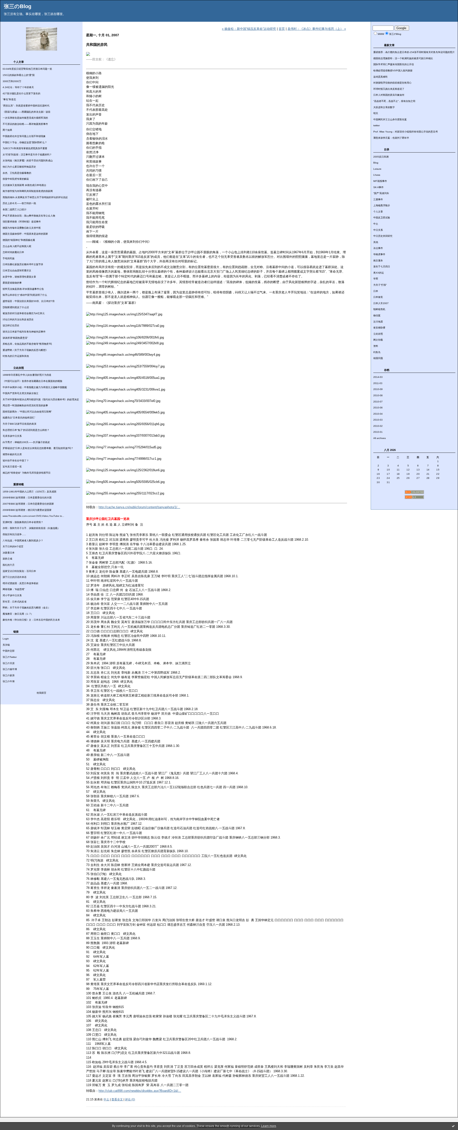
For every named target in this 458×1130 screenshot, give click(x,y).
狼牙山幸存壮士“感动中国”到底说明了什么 (25, 295)
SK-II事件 (378, 187)
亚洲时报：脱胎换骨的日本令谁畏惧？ (23, 522)
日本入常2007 (381, 303)
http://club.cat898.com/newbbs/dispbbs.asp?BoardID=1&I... (140, 1091)
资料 (375, 346)
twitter (376, 125)
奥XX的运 (378, 272)
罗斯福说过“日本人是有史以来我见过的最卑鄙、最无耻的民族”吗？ (38, 448)
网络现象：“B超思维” (14, 589)
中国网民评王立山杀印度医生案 (390, 119)
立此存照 (378, 334)
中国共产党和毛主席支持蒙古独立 (20, 393)
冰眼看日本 (9, 552)
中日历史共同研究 (382, 236)
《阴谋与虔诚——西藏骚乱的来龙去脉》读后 (26, 112)
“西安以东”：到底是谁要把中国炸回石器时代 (26, 105)
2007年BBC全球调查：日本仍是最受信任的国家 (28, 503)
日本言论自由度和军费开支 (17, 270)
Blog (375, 162)
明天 (375, 113)
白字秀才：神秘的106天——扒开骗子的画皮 (26, 442)
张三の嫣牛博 (10, 669)
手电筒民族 (9, 258)
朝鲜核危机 (379, 309)
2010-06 (378, 407)
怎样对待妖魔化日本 (13, 252)
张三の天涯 (9, 663)
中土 (375, 223)
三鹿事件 (378, 199)
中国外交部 (9, 650)
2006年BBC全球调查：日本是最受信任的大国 (27, 497)
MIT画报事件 (380, 181)
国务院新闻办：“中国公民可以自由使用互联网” (27, 411)
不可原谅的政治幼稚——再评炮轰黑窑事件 (25, 124)
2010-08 (378, 395)
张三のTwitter (10, 657)
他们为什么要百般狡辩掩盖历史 (19, 166)
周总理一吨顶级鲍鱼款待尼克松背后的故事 (25, 405)
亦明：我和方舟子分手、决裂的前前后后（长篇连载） (31, 528)
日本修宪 (378, 297)
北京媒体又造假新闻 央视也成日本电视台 (24, 185)
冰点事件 (378, 248)
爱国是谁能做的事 (12, 282)
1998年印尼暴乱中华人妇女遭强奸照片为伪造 (27, 375)
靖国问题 (378, 358)
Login (6, 638)
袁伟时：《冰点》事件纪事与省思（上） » (316, 29)
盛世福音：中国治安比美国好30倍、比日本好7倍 (29, 301)
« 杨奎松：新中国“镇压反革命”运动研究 (249, 29)
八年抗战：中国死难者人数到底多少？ (23, 540)
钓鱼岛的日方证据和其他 (16, 356)
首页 (282, 29)
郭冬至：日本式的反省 (14, 601)
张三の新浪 (9, 675)
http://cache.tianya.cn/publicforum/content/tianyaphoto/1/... (139, 507)
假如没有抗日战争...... (14, 534)
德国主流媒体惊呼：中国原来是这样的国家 (25, 233)
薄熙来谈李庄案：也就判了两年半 (391, 138)
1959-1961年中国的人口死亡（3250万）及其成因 (29, 491)
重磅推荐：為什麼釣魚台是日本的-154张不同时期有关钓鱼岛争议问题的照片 (414, 52)
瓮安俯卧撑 (379, 327)
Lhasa (376, 175)
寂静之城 (7, 558)
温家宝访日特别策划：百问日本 (19, 571)
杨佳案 (376, 315)
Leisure (377, 169)
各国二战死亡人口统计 (14, 209)
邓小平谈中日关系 (12, 595)
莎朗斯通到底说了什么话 (16, 307)
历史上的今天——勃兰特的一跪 (19, 203)
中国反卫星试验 (381, 217)
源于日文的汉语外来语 (14, 577)
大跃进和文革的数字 (384, 107)
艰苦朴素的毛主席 (12, 454)
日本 (375, 291)
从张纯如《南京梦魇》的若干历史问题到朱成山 (28, 160)
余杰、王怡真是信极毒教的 (17, 173)
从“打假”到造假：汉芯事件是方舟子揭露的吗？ (27, 154)
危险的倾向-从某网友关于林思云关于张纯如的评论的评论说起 (35, 197)
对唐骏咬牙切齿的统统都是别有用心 (392, 82)
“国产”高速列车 (381, 193)
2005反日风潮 (381, 156)
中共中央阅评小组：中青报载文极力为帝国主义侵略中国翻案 (35, 387)
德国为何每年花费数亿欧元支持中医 (22, 228)
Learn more (268, 1126)
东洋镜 (6, 645)
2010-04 (378, 413)
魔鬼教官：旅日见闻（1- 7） (18, 614)
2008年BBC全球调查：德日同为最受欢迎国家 (27, 510)
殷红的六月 (9, 565)
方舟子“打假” (380, 285)
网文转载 (378, 339)
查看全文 (117, 1099)
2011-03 (377, 383)
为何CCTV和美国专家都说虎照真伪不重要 (25, 148)
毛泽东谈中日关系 (12, 436)
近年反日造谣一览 (12, 466)
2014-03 (378, 377)
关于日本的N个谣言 (13, 546)
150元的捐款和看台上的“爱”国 (19, 75)
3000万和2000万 (12, 81)
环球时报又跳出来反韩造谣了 (388, 89)
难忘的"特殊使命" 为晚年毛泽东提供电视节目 (27, 472)
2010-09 (378, 389)
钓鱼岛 (376, 352)
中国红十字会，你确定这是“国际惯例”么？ (25, 142)
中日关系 (378, 230)
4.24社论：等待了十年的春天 (18, 87)
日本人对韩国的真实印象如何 (388, 95)
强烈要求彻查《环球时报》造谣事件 (22, 221)
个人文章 (378, 211)
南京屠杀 (378, 260)
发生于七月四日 (381, 266)
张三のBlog (17, 6)
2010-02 (378, 426)
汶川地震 (378, 321)
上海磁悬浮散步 (381, 205)
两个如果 (7, 130)
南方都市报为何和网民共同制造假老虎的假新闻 (28, 191)
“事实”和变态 (9, 99)
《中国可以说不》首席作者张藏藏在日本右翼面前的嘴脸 (32, 381)
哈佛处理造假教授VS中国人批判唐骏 (392, 70)
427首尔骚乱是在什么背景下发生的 (21, 93)
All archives (379, 438)
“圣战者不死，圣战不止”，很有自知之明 (394, 101)
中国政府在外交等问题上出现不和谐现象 (24, 136)
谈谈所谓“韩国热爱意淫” (15, 338)
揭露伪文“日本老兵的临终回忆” (19, 417)
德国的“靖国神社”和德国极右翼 (19, 240)
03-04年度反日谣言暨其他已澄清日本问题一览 (27, 69)
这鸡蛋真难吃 (380, 76)
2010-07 (378, 401)
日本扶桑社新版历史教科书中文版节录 (23, 264)
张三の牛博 (9, 681)
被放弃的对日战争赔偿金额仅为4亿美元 (24, 313)
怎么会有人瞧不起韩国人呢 (17, 246)
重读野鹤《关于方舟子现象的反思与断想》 (25, 350)
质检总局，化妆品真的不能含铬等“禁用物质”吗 (27, 344)
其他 (375, 242)
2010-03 (378, 419)
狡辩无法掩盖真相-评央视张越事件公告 (23, 289)
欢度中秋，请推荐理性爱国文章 (19, 276)
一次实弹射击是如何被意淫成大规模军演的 (25, 117)
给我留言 (41, 693)
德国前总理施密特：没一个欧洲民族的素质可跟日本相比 (403, 58)
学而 (375, 278)
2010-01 (378, 432)
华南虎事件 (379, 254)
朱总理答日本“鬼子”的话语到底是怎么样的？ (26, 430)
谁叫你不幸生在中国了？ (16, 460)
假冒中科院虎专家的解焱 (16, 179)
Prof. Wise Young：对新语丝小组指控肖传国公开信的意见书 (405, 131)
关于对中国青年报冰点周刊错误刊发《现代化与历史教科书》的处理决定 (41, 399)
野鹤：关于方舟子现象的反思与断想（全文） (26, 607)
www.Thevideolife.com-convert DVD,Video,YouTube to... (33, 516)
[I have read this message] (453, 1126)
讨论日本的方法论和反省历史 (18, 319)
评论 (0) (130, 1099)
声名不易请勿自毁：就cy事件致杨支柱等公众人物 (29, 215)
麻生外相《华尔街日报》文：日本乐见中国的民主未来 (31, 619)
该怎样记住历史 (11, 325)
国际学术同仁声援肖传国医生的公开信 (393, 64)
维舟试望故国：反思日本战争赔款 (20, 583)
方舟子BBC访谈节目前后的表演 (19, 423)
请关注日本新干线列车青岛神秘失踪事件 (24, 331)
